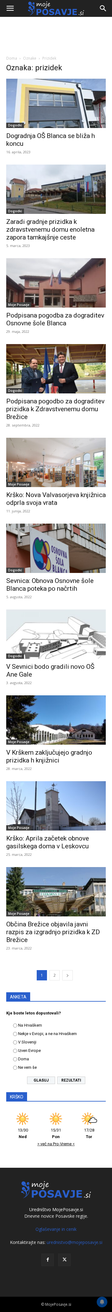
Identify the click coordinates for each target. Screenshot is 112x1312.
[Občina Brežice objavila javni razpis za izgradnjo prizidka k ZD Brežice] (56, 891)
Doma (11, 58)
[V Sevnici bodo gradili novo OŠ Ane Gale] (56, 634)
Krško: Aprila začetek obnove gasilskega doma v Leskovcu (47, 842)
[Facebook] (47, 1260)
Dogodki (15, 125)
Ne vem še (27, 1067)
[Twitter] (64, 1260)
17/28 (89, 1133)
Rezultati (71, 1080)
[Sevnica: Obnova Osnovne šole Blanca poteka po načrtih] (56, 548)
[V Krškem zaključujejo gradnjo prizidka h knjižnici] (56, 720)
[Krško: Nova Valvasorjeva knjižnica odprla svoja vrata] (56, 462)
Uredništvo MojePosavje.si (56, 1209)
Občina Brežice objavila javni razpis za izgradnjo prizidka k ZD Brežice (53, 932)
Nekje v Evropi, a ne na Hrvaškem (47, 1033)
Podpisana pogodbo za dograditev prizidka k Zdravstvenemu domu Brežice (55, 409)
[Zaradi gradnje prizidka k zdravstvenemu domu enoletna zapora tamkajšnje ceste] (56, 189)
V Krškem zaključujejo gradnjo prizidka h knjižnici (49, 756)
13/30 (23, 1133)
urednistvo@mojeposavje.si (74, 1242)
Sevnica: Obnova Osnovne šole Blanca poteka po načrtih (50, 584)
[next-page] (67, 975)
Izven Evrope (29, 1050)
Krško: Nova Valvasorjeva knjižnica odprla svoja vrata (56, 498)
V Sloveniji (27, 1042)
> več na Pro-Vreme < (56, 1144)
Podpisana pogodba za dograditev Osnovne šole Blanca (55, 319)
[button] (10, 8)
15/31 (56, 1133)
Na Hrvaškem (30, 1025)
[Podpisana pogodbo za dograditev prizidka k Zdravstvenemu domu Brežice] (56, 368)
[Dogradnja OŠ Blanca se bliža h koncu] (56, 103)
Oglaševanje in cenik (56, 1229)
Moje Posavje (18, 305)
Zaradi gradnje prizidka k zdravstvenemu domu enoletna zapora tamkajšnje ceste (50, 229)
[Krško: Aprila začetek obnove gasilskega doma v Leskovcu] (56, 806)
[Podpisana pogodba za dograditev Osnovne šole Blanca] (56, 283)
